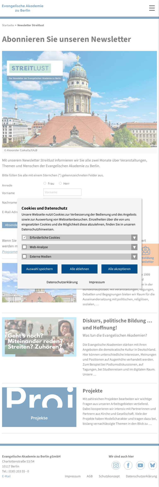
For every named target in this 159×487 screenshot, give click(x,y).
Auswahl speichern (39, 269)
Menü (152, 8)
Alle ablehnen (79, 269)
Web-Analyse (39, 247)
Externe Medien (40, 256)
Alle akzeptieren (119, 269)
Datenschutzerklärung (62, 282)
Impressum (97, 282)
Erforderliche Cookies (45, 237)
